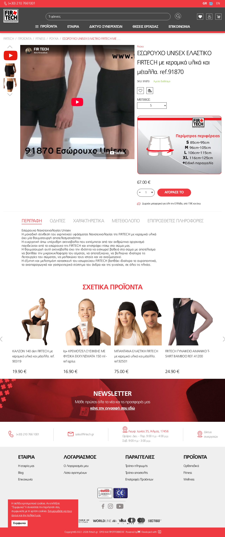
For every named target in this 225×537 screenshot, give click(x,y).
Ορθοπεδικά (191, 466)
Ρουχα (53, 38)
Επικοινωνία (25, 479)
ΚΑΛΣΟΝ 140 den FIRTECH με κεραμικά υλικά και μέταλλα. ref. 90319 (33, 356)
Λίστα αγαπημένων (75, 473)
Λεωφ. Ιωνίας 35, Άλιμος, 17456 (147, 431)
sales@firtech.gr (84, 434)
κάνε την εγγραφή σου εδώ (112, 408)
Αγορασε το (174, 192)
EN (218, 3)
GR (205, 3)
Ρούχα (140, 46)
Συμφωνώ (19, 523)
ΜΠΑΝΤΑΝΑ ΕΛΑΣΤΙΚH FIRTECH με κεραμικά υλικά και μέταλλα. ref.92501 (136, 356)
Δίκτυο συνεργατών (211, 434)
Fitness (40, 38)
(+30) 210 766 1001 (27, 434)
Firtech (9, 38)
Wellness (189, 479)
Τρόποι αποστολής (136, 473)
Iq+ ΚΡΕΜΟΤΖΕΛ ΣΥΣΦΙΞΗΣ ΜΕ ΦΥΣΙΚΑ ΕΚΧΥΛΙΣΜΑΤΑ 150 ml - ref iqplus (85, 356)
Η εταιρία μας (26, 466)
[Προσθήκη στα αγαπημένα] (25, 50)
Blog (21, 473)
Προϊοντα (24, 38)
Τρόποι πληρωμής (136, 466)
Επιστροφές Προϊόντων (139, 479)
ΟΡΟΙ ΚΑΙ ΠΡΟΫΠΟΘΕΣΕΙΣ (111, 532)
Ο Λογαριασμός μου (76, 466)
